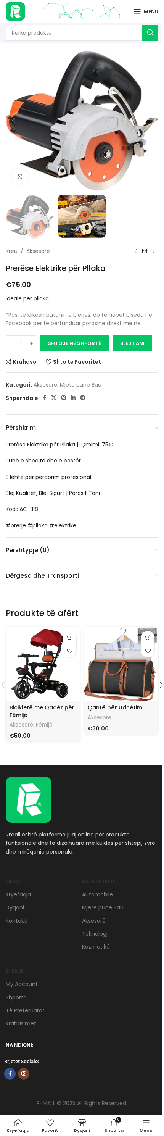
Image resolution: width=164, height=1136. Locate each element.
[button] (13, 120)
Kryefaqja (18, 894)
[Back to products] (144, 251)
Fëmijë (44, 724)
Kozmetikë (96, 947)
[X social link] (54, 398)
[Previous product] (135, 251)
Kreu (12, 251)
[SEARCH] (150, 33)
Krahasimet (21, 1023)
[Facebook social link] (44, 398)
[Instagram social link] (23, 1074)
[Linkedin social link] (73, 398)
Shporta (16, 997)
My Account (22, 984)
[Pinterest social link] (64, 398)
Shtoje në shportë (74, 343)
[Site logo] (15, 11)
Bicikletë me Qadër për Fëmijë (42, 711)
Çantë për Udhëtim (115, 707)
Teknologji (95, 934)
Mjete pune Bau (80, 384)
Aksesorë (38, 251)
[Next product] (153, 251)
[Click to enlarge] (20, 176)
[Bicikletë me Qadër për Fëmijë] (43, 664)
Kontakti (16, 921)
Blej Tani (132, 343)
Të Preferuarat (25, 1010)
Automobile (97, 894)
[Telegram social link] (83, 398)
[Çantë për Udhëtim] (121, 664)
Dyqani (15, 907)
